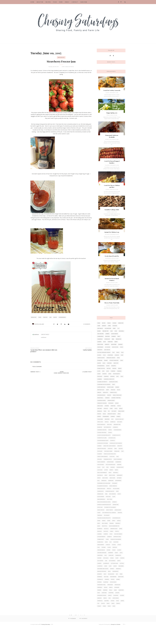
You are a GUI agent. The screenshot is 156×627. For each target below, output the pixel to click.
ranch (110, 587)
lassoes (99, 563)
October (119, 477)
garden (99, 341)
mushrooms (113, 576)
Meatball (115, 472)
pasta (118, 352)
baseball (118, 523)
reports (112, 376)
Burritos (100, 427)
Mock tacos (112, 475)
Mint (106, 475)
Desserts (113, 365)
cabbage (107, 397)
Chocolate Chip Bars (103, 443)
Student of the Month (110, 507)
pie (109, 411)
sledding (116, 595)
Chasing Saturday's (102, 381)
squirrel (106, 600)
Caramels (115, 427)
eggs (107, 371)
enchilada (100, 405)
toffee (103, 603)
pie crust (114, 411)
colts (121, 347)
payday (112, 579)
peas (105, 411)
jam (50, 317)
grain (99, 373)
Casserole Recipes (102, 429)
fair (113, 352)
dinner (107, 333)
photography (116, 373)
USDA (121, 360)
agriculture (115, 347)
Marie (116, 469)
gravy (116, 552)
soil (110, 598)
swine (122, 600)
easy (111, 331)
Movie (99, 477)
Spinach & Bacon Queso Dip (104, 504)
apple (113, 520)
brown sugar (114, 528)
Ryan (118, 357)
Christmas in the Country (104, 384)
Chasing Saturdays (45, 624)
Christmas (110, 355)
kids (116, 331)
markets (107, 344)
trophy (118, 603)
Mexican (107, 336)
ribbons (105, 590)
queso (105, 587)
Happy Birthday (101, 387)
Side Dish (108, 496)
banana (112, 523)
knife (118, 560)
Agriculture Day (119, 419)
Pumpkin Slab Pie (110, 491)
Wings (103, 520)
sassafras (121, 590)
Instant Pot (105, 331)
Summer (114, 336)
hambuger (118, 555)
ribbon (99, 590)
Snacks (99, 392)
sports (99, 416)
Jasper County (101, 357)
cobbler (109, 536)
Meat (110, 472)
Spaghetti (105, 392)
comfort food (117, 536)
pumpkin (106, 376)
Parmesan (110, 480)
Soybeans (100, 360)
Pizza (118, 389)
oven (110, 373)
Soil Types (109, 499)
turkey (99, 606)
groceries (100, 555)
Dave (113, 384)
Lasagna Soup (120, 467)
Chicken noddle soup (103, 440)
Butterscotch (107, 427)
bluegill (106, 528)
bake (99, 523)
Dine (115, 448)
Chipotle (112, 440)
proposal (100, 587)
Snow (116, 341)
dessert (104, 325)
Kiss (107, 467)
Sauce (119, 493)
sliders (122, 595)
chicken (115, 325)
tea (98, 603)
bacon (99, 363)
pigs (122, 352)
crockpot (100, 349)
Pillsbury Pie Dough (102, 485)
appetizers (100, 344)
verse (104, 606)
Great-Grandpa (101, 461)
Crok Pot (119, 445)
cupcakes (111, 403)
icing (111, 408)
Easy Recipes (101, 333)
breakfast (61, 57)
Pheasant (114, 483)
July (103, 467)
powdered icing (101, 584)
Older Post (87, 371)
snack (105, 598)
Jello (99, 467)
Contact (75, 2)
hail (106, 555)
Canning (100, 379)
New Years (112, 477)
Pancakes (104, 480)
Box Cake (109, 424)
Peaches (113, 389)
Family (67, 2)
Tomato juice (113, 392)
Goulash (100, 459)
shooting (104, 592)
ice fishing (100, 560)
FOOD (55, 2)
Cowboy (99, 445)
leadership (106, 563)
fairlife (108, 544)
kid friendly (112, 560)
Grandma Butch (108, 459)
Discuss (120, 448)
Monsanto (119, 475)
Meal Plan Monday (102, 472)
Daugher (110, 448)
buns (120, 528)
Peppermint (118, 480)
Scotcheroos (101, 496)
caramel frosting (116, 397)
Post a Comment (37, 366)
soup (104, 341)
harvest (104, 373)
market (112, 568)
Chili (104, 355)
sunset (118, 416)
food (40, 317)
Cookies (117, 355)
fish (99, 547)
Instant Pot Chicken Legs (111, 232)
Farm (60, 2)
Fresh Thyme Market (103, 456)
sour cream (115, 598)
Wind (99, 520)
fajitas (114, 544)
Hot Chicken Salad (110, 464)
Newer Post (35, 371)
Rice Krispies (112, 493)
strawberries (62, 317)
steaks (112, 600)
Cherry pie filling (102, 437)
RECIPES (48, 2)
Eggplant (100, 451)
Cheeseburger (117, 429)
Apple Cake (100, 421)
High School (101, 464)
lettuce (122, 563)
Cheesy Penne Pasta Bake (111, 303)
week (109, 606)
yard (114, 606)
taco (122, 376)
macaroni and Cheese (103, 568)
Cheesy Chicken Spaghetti (104, 435)
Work (108, 520)
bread (119, 368)
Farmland (116, 451)
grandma (110, 552)
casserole (100, 339)
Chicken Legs (112, 437)
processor (110, 584)
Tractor (120, 512)
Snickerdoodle (101, 499)
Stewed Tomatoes (114, 360)
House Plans (110, 387)
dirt (103, 371)
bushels (100, 531)
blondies (100, 528)
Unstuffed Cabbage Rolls (112, 209)
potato (99, 413)
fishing (104, 547)
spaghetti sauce (112, 413)
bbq (113, 339)
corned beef (101, 539)
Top (124, 624)
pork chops (121, 411)
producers (117, 584)
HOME (32, 2)
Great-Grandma (118, 459)
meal (109, 571)
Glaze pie (112, 456)
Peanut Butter (101, 368)
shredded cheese (102, 595)
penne (118, 579)
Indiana (119, 464)
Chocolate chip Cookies (116, 443)
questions (113, 344)
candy (111, 531)
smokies (99, 598)
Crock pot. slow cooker (109, 445)
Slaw (114, 496)
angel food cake (117, 395)
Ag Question (108, 328)
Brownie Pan (117, 424)
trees (113, 603)
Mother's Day (101, 389)
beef (119, 336)
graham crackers (102, 552)
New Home (105, 477)
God (117, 456)
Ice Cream (107, 347)
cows (107, 539)
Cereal (110, 429)
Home (62, 371)
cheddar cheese (102, 400)
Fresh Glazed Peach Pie (112, 256)
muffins (106, 576)
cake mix (106, 531)
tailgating (100, 419)
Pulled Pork (116, 488)
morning (100, 576)
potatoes (100, 376)
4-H (118, 328)
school (99, 355)
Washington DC (101, 395)
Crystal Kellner (39, 324)
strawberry (106, 416)
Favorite (100, 453)
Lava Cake (100, 469)
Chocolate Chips (113, 381)
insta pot (116, 363)
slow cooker (114, 333)
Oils (98, 480)
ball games (105, 523)
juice (116, 408)
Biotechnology (101, 424)
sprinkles (100, 600)
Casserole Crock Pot (109, 379)
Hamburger (100, 336)
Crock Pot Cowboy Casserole (111, 90)
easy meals (100, 328)
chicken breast (101, 536)
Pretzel (109, 488)
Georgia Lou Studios (115, 624)
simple (109, 595)
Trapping (100, 515)
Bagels (106, 421)
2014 (112, 419)
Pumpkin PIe (101, 491)
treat (108, 603)
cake (104, 363)
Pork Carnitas (113, 485)
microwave (115, 571)
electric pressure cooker (104, 352)
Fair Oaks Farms (108, 451)
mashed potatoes (102, 571)
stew (117, 600)
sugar (107, 365)
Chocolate (107, 339)
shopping (111, 592)
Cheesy (110, 432)
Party (107, 389)
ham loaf (111, 555)
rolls (110, 590)
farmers (113, 371)
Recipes (108, 368)
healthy (106, 408)
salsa (104, 413)
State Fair (100, 507)
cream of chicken (102, 403)
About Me (40, 2)
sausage (120, 344)
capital (117, 531)
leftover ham (114, 563)
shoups (117, 592)
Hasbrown (118, 461)
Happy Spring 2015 (111, 113)
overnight (100, 579)
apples (118, 520)
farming (119, 371)
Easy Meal (121, 331)
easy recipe (107, 349)
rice (118, 376)
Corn (109, 325)
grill (121, 552)
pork (114, 328)
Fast (122, 451)
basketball (100, 397)
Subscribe (83, 2)
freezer (45, 317)
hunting (109, 363)
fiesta (119, 544)
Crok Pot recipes (102, 448)
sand (115, 590)
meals (120, 408)
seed (99, 592)
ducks (116, 403)
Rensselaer (100, 493)
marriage (118, 568)
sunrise (113, 416)
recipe (55, 317)
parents (107, 579)
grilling (100, 408)
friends (107, 405)
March (111, 469)
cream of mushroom (116, 539)
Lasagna (112, 467)
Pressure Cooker (111, 357)
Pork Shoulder (101, 488)
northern (120, 576)
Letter (106, 469)
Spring (106, 360)
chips (99, 371)
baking (114, 368)
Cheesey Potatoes (102, 432)
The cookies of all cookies (109, 512)
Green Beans (110, 461)
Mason (117, 387)
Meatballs (100, 475)
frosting (113, 405)
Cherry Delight (116, 435)
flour (109, 547)
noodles (100, 411)
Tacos (99, 512)
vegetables (100, 347)
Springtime (115, 504)
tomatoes (110, 341)
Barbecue (112, 421)
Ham (122, 355)
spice (119, 413)
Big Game (119, 421)
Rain (117, 491)
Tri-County (106, 515)
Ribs (106, 493)
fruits (118, 405)
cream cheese (111, 400)
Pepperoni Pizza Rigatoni (104, 483)
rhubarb (117, 587)
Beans (99, 331)
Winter (109, 395)
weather (107, 419)
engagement (101, 544)
